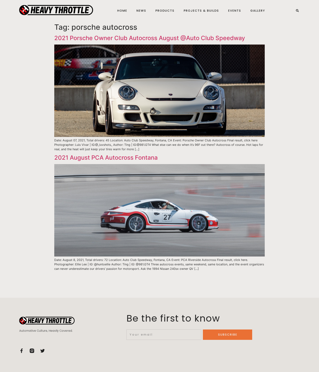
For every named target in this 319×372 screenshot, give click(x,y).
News (141, 11)
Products (164, 11)
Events (234, 11)
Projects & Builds (201, 11)
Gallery (257, 11)
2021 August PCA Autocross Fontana (106, 157)
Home (122, 11)
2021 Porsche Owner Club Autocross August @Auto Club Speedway (149, 38)
